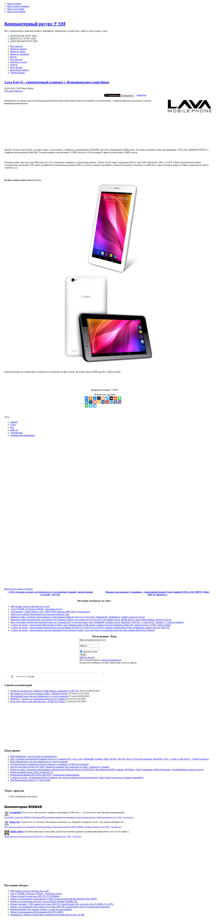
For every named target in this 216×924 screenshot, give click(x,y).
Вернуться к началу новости (18, 589)
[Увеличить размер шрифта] (23, 36)
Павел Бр (15, 822)
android (13, 422)
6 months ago (128, 817)
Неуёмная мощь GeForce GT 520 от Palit (30, 780)
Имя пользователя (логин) (92, 640)
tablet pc (14, 430)
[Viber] (119, 402)
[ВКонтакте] (86, 398)
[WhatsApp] (86, 406)
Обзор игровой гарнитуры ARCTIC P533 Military (35, 896)
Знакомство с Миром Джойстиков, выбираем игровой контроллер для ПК (47, 914)
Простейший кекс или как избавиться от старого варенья (39, 696)
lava (12, 427)
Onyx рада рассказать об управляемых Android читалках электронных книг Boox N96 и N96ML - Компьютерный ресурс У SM (56, 827)
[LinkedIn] (86, 402)
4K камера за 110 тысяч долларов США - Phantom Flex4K (39, 693)
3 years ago (76, 836)
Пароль (83, 645)
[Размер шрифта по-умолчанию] (23, 38)
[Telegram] (95, 406)
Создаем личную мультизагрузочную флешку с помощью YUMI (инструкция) (49, 764)
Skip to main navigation (18, 6)
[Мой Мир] (95, 398)
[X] (99, 398)
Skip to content (14, 3)
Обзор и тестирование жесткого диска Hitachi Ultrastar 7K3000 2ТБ (43, 901)
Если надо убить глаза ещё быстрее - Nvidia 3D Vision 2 (38, 701)
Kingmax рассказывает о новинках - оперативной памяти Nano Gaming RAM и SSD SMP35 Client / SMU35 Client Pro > (158, 593)
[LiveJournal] (90, 402)
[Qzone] (99, 402)
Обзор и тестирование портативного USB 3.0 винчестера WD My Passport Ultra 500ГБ (53, 899)
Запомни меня (90, 651)
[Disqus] (108, 475)
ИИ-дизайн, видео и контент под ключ (30, 606)
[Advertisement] (108, 134)
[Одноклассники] (90, 398)
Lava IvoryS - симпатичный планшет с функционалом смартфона (56, 82)
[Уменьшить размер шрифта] (24, 41)
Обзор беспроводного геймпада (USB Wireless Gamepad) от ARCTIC (44, 691)
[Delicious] (107, 398)
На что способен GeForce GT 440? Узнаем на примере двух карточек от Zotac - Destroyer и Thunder (59, 767)
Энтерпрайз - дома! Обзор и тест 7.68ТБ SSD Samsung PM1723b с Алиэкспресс (50, 611)
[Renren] (103, 402)
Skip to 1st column (15, 9)
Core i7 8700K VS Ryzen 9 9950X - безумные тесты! (36, 609)
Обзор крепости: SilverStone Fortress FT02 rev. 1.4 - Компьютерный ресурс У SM (37, 836)
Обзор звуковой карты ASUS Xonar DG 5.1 (31, 772)
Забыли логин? (87, 657)
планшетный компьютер (22, 435)
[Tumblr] (115, 402)
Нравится (141, 95)
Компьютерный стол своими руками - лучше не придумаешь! (41, 909)
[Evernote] (119, 398)
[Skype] (90, 406)
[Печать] (18, 91)
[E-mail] (8, 91)
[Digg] (111, 398)
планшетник (16, 432)
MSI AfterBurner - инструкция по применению (33, 756)
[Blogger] (103, 398)
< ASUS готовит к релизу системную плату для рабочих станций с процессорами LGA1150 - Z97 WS (50, 593)
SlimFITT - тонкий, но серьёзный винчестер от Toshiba (37, 699)
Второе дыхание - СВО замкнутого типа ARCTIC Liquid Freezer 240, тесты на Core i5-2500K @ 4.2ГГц (62, 904)
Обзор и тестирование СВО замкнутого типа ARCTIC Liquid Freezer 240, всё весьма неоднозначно (60, 906)
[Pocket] (95, 402)
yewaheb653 (16, 812)
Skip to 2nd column (16, 11)
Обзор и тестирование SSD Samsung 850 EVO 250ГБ (36, 912)
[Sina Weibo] (107, 402)
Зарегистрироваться (111, 660)
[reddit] (115, 398)
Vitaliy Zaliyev (17, 831)
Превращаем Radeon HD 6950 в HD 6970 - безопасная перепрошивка (44, 775)
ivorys (13, 424)
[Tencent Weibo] (111, 402)
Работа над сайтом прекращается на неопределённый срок (40, 614)
